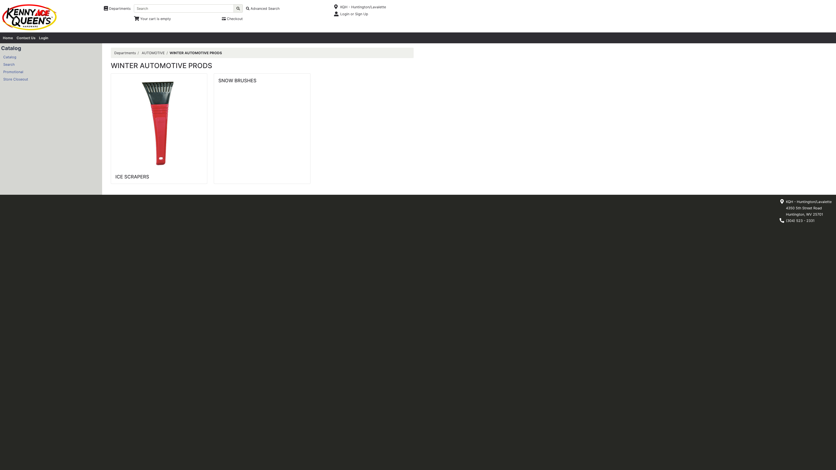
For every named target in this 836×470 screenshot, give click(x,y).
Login (43, 38)
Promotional (13, 72)
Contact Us (26, 38)
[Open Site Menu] (336, 7)
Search (9, 64)
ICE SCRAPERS (132, 177)
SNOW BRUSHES (237, 80)
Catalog (9, 57)
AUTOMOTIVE (153, 53)
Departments (125, 53)
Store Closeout (15, 79)
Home (8, 38)
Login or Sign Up (354, 14)
